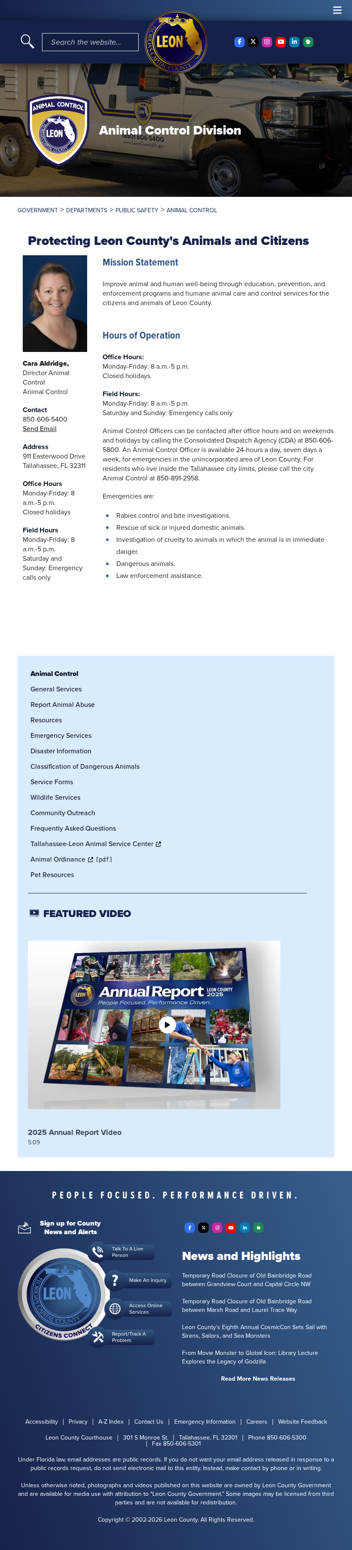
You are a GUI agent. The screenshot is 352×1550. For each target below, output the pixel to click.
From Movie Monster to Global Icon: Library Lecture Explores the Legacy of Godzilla (250, 1357)
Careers (256, 1422)
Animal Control (54, 674)
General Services (56, 689)
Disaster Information (60, 751)
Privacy (78, 1422)
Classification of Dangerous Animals (85, 766)
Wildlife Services (55, 797)
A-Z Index (111, 1422)
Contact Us (149, 1422)
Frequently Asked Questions (73, 828)
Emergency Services (60, 735)
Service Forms (51, 782)
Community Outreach (62, 813)
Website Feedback (302, 1422)
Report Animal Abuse (62, 704)
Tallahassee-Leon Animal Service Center (91, 844)
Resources (46, 720)
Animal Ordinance (57, 859)
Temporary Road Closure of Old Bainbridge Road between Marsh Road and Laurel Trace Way (247, 1306)
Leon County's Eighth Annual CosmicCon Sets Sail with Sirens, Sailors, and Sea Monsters (254, 1331)
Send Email (40, 429)
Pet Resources (52, 875)
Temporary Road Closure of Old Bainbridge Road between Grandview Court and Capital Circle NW (247, 1280)
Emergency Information (205, 1422)
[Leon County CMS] (176, 42)
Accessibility (41, 1422)
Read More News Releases (258, 1379)
